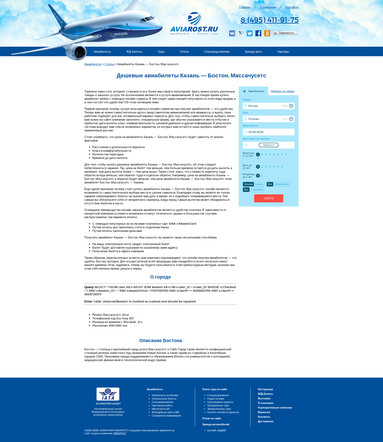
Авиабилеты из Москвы (165, 395)
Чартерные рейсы (162, 405)
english (221, 430)
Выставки (264, 398)
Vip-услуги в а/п (161, 408)
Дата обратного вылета (256, 138)
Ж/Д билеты (265, 393)
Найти (268, 198)
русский (211, 430)
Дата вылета (250, 125)
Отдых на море (215, 398)
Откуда (247, 99)
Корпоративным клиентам (275, 407)
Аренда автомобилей (215, 424)
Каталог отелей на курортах (223, 412)
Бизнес (259, 184)
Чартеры (283, 51)
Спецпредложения (216, 51)
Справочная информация (166, 415)
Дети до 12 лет (247, 166)
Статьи (109, 64)
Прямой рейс (281, 184)
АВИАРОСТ (119, 433)
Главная (244, 7)
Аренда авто (253, 51)
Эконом (248, 184)
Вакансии (264, 412)
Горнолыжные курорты (220, 402)
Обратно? (268, 145)
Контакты (292, 7)
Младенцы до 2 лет (249, 175)
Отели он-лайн (211, 418)
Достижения (265, 421)
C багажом (257, 189)
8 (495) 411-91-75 (270, 19)
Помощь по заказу (283, 91)
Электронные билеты (164, 398)
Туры (161, 51)
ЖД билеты (134, 51)
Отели (184, 51)
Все (270, 184)
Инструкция (265, 389)
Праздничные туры (218, 405)
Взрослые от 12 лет (248, 154)
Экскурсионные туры (219, 408)
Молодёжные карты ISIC (166, 412)
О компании (268, 7)
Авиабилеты (102, 51)
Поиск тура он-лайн (214, 389)
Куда (245, 112)
